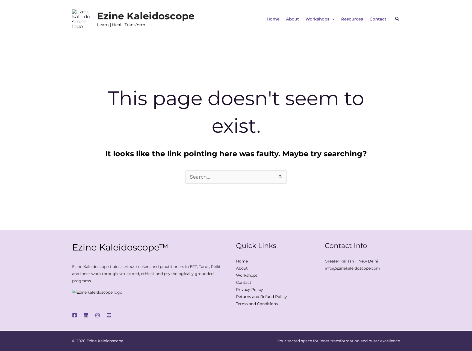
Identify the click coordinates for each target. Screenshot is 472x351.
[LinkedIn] (86, 315)
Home (273, 19)
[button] (332, 19)
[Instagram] (97, 315)
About (292, 19)
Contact (378, 19)
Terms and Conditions (257, 303)
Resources (352, 19)
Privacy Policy (249, 289)
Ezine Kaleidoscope (145, 16)
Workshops (317, 19)
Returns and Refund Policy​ (261, 296)
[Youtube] (109, 315)
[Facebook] (74, 315)
